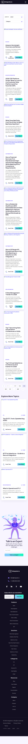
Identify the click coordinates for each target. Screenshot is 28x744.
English (9, 728)
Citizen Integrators (14, 645)
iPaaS (14, 674)
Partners (14, 703)
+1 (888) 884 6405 (15, 581)
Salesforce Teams (14, 652)
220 (18, 389)
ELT (14, 665)
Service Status (7, 723)
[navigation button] (25, 2)
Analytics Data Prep (14, 636)
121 (10, 389)
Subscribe (19, 596)
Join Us (14, 706)
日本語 (13, 728)
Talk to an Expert (14, 555)
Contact (14, 709)
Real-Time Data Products (14, 642)
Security (14, 693)
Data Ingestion (14, 608)
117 (15, 386)
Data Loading (14, 617)
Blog (14, 681)
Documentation (14, 690)
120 (6, 389)
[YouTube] (21, 586)
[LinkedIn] (12, 586)
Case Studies (14, 684)
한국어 (18, 728)
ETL (14, 662)
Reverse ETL (14, 668)
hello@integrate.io (15, 578)
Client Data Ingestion (14, 633)
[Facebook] (7, 586)
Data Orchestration (14, 620)
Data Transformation (14, 614)
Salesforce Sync (14, 639)
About (14, 700)
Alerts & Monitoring (14, 623)
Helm (14, 605)
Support (14, 687)
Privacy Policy (17, 723)
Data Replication (14, 611)
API (14, 626)
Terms (6, 726)
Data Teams (14, 648)
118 (20, 386)
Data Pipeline (14, 671)
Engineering (14, 655)
